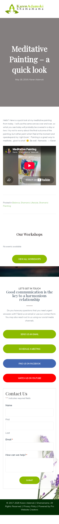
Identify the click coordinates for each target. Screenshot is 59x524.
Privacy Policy (30, 506)
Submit (29, 480)
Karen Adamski (36, 79)
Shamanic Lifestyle (29, 202)
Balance (16, 202)
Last (7, 432)
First (7, 419)
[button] (29, 259)
